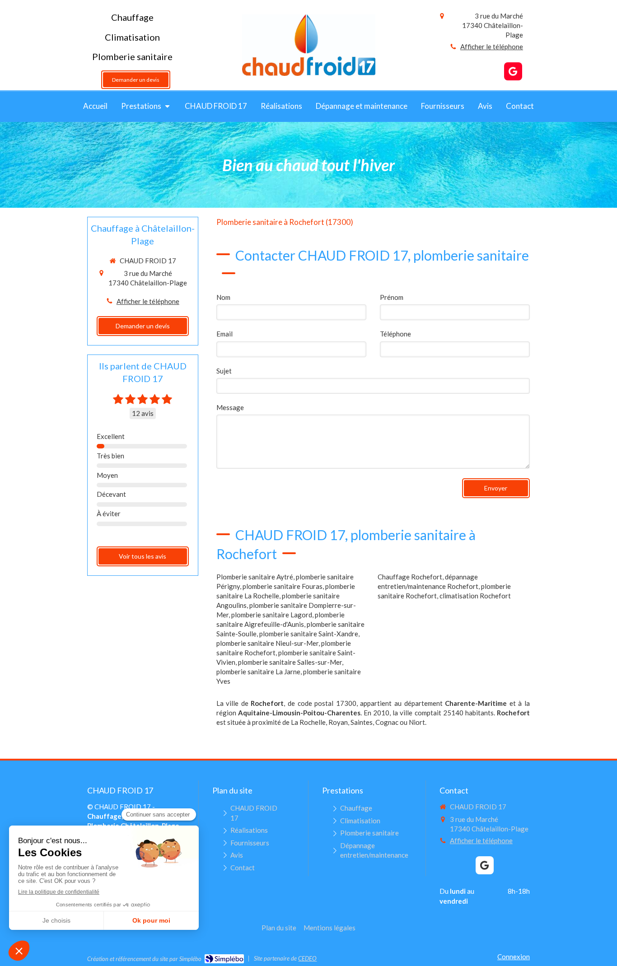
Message (230, 407)
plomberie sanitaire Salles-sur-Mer (290, 662)
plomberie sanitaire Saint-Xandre (308, 634)
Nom (223, 297)
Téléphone (395, 334)
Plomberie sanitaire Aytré (254, 577)
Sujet (224, 371)
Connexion (513, 956)
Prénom (391, 297)
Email (224, 334)
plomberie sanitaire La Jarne (258, 671)
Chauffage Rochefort (410, 577)
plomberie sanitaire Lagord (271, 615)
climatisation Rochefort (475, 596)
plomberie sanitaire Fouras (283, 586)
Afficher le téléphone (491, 46)
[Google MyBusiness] (513, 71)
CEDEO (307, 958)
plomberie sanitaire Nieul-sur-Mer (267, 643)
